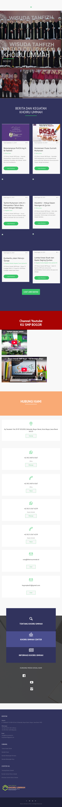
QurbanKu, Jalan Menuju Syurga (14, 259)
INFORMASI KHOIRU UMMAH (31, 655)
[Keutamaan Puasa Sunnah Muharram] (46, 132)
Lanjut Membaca (11, 168)
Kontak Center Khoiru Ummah (9, 774)
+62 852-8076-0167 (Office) (9, 728)
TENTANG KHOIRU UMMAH (31, 623)
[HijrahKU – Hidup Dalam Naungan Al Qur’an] (46, 187)
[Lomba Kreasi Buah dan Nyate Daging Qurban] (46, 242)
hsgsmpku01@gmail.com (8, 737)
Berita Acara (8, 153)
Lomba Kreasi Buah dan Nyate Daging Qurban (44, 258)
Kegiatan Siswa (8, 210)
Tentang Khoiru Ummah (8, 770)
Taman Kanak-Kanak (7, 749)
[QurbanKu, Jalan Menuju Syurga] (15, 242)
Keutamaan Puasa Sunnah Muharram (45, 149)
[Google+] (32, 801)
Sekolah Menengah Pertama (9, 756)
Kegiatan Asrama (40, 263)
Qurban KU (54, 263)
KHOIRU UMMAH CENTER (31, 639)
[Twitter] (29, 801)
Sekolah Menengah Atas (8, 759)
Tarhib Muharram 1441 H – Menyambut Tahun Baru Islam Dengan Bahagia (15, 205)
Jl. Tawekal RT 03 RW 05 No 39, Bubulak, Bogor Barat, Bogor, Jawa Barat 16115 (22, 723)
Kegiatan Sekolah (9, 263)
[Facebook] (26, 801)
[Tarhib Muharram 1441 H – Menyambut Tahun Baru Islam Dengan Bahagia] (15, 187)
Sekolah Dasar (5, 752)
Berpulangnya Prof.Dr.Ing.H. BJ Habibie (15, 149)
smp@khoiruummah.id (7, 735)
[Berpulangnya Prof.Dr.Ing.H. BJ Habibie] (15, 132)
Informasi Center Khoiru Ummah (10, 778)
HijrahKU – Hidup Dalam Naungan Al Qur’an (44, 204)
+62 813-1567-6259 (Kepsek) (9, 730)
